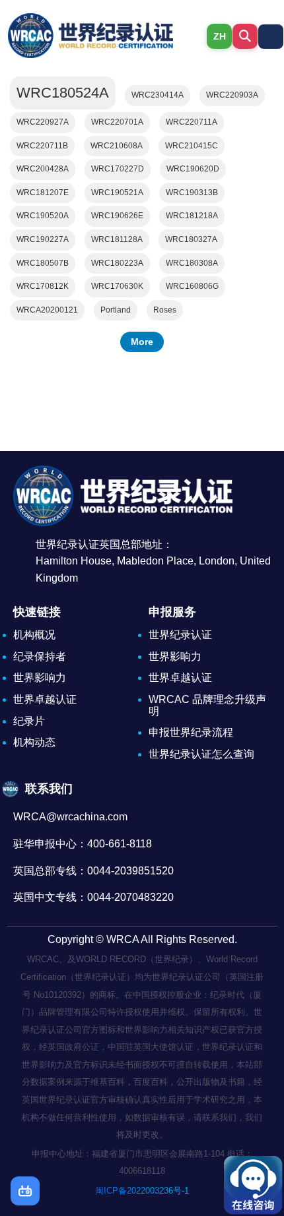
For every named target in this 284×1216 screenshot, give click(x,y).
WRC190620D (192, 168)
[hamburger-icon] (270, 36)
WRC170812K (43, 286)
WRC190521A (117, 192)
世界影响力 (39, 677)
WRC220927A (43, 122)
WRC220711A (191, 122)
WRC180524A (63, 92)
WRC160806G (192, 286)
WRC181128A (117, 239)
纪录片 (29, 721)
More (142, 341)
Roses (164, 310)
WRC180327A (191, 239)
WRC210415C (191, 145)
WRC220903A (232, 95)
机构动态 (34, 742)
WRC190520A (43, 215)
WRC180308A (192, 263)
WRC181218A (192, 215)
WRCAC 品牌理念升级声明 (207, 705)
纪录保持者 (39, 656)
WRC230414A (157, 95)
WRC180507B (43, 263)
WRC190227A (43, 239)
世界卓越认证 (45, 699)
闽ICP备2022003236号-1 (142, 1191)
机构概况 (34, 634)
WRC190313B (192, 192)
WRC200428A (43, 168)
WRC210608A (116, 145)
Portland (115, 310)
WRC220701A (117, 122)
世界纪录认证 (180, 634)
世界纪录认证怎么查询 (201, 754)
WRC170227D (117, 168)
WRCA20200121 (47, 310)
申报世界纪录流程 (191, 732)
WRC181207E (43, 192)
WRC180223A (117, 263)
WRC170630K (117, 286)
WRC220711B (42, 145)
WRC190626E (117, 215)
